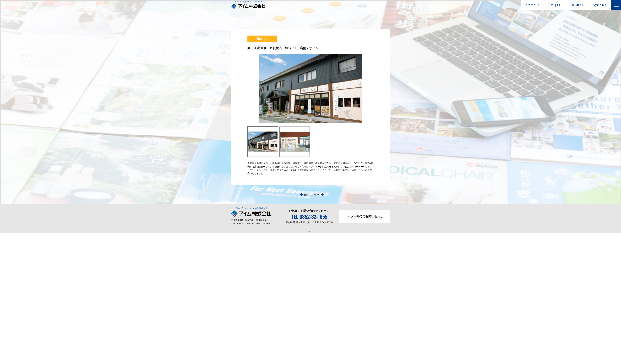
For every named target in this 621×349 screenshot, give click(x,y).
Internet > (532, 4)
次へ (317, 194)
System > (600, 4)
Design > (555, 4)
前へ (307, 194)
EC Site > (577, 4)
